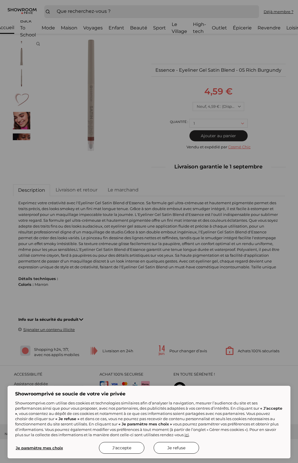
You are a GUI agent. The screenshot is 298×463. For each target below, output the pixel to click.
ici (187, 434)
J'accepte (121, 447)
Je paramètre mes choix (39, 448)
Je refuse (176, 447)
